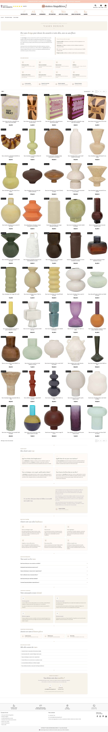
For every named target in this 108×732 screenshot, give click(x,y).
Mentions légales (5, 716)
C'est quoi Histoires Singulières (7, 715)
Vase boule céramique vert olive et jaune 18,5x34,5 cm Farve (11, 329)
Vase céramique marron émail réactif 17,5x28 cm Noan (54, 260)
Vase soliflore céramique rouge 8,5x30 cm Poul (32, 398)
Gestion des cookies (5, 721)
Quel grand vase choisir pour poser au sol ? (29, 567)
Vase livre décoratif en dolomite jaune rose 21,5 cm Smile (54, 122)
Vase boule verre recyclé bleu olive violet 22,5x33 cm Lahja (32, 433)
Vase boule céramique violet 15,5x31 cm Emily (54, 398)
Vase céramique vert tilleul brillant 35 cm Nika (32, 156)
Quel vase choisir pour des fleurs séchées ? (29, 578)
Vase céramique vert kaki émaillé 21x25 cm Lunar (11, 260)
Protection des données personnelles (9, 719)
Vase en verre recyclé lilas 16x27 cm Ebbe (76, 329)
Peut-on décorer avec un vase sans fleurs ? (29, 574)
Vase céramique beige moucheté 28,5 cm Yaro (11, 398)
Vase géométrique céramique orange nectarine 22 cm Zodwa (32, 225)
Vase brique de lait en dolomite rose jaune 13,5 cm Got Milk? (11, 122)
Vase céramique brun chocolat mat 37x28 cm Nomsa (32, 191)
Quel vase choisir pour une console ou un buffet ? (30, 563)
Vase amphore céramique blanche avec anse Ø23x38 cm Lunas (32, 260)
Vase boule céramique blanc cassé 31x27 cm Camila (54, 364)
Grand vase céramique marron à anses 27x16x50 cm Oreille (75, 260)
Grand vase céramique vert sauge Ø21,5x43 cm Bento (54, 225)
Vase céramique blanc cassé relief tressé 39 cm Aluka (75, 156)
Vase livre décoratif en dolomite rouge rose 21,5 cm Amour (75, 122)
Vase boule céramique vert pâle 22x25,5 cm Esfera (75, 225)
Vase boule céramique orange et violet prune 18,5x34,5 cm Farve (97, 329)
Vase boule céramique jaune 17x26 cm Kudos (32, 295)
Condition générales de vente (7, 718)
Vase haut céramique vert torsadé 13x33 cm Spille (11, 433)
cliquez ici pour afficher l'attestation (63, 729)
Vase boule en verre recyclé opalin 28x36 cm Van (75, 398)
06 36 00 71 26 (60, 689)
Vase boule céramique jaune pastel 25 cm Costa (10, 225)
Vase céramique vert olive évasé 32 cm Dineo (10, 191)
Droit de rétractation (6, 723)
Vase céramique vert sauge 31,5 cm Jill (10, 294)
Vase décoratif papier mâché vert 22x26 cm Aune (97, 295)
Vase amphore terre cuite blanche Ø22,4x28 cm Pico (75, 364)
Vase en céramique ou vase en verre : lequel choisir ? (31, 571)
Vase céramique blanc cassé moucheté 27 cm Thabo (75, 191)
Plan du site (4, 724)
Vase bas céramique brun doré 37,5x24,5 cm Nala (54, 191)
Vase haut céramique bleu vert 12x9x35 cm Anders (54, 329)
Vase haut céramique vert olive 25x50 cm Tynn (97, 364)
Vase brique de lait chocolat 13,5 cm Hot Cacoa (97, 122)
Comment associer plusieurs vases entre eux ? (29, 582)
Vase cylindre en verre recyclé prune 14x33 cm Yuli (75, 433)
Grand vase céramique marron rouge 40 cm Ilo (54, 433)
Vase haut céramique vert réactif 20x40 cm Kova (54, 295)
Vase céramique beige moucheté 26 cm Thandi (97, 191)
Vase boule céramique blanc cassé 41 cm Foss (75, 295)
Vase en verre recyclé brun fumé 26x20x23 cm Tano (97, 260)
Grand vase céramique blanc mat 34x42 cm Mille (97, 398)
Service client (94, 707)
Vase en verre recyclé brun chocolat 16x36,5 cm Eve (97, 225)
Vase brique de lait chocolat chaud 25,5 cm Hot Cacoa (32, 122)
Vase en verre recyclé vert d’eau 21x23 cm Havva (97, 433)
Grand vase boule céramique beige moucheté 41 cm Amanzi (54, 156)
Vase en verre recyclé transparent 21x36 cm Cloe (32, 329)
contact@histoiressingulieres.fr (50, 689)
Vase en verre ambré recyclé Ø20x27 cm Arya (11, 364)
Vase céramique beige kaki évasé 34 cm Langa (97, 156)
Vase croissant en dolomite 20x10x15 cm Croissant (11, 156)
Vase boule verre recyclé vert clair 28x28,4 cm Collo (32, 364)
